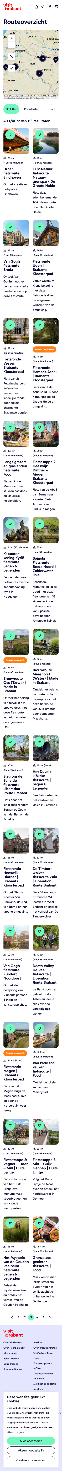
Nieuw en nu (10, 1353)
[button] (15, 66)
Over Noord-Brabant (14, 1347)
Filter (13, 109)
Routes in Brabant (13, 1369)
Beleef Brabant (11, 1358)
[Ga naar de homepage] (14, 6)
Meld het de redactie (44, 1383)
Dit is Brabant (10, 1363)
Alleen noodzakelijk (31, 1450)
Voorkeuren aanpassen (31, 1460)
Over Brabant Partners (45, 1347)
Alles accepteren (31, 1441)
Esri (19, 96)
